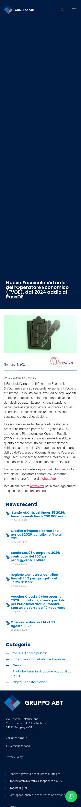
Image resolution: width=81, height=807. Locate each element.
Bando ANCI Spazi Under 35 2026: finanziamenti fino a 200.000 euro (38, 514)
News (17, 665)
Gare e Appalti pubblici (30, 653)
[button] (62, 10)
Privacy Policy (14, 757)
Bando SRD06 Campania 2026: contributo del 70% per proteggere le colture (35, 556)
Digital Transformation (30, 682)
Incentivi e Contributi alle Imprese (39, 659)
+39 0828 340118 (17, 738)
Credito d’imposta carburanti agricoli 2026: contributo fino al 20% (36, 534)
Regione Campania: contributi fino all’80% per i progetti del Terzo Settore (35, 578)
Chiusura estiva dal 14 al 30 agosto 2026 (33, 624)
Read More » (12, 527)
